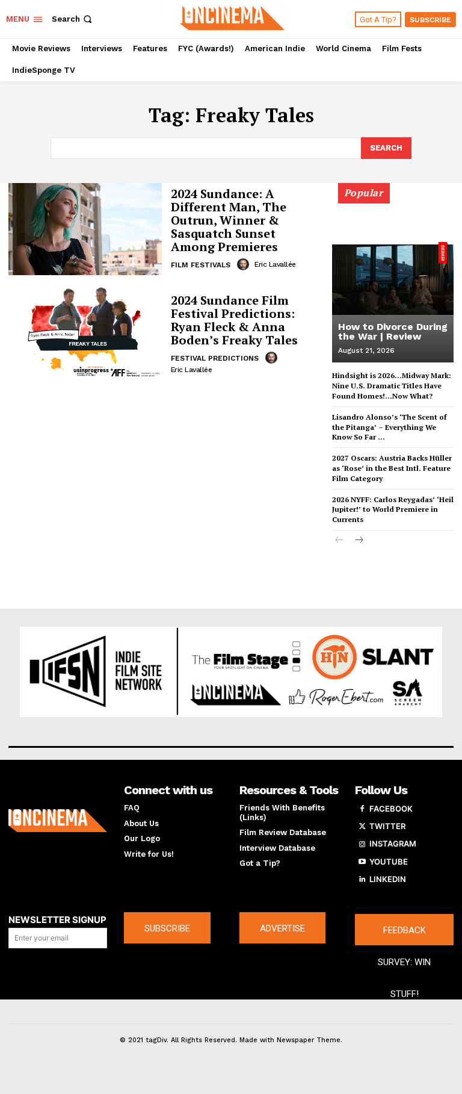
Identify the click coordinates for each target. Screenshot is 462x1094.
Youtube (388, 861)
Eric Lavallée (275, 264)
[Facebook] (362, 809)
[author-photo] (245, 264)
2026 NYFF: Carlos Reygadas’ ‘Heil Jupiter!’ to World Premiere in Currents (393, 509)
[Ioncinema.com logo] (57, 820)
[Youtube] (362, 862)
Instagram (392, 843)
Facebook (391, 808)
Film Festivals (200, 265)
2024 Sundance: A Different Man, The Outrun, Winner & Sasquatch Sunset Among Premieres (228, 220)
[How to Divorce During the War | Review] (393, 278)
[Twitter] (362, 826)
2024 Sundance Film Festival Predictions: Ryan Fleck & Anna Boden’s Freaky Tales (234, 320)
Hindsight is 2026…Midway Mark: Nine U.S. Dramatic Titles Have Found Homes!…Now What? (391, 385)
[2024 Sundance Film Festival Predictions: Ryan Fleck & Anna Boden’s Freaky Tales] (85, 333)
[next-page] (358, 541)
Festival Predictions (215, 358)
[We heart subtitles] (232, 17)
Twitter (387, 826)
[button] (73, 19)
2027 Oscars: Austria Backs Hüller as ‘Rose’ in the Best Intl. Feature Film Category (392, 468)
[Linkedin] (362, 879)
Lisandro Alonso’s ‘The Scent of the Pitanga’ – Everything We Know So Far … (389, 427)
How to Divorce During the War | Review (393, 331)
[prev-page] (339, 541)
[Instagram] (362, 844)
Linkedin (387, 879)
